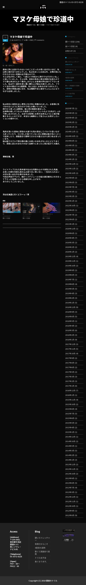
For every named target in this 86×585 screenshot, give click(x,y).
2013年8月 (69, 482)
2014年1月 (69, 459)
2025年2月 (69, 122)
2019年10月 (70, 265)
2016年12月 (70, 390)
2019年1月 (69, 302)
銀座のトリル (31, 25)
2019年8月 (69, 274)
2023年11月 (70, 168)
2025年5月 (69, 113)
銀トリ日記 (40, 25)
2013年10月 (70, 473)
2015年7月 (69, 413)
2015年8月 (69, 409)
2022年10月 (70, 205)
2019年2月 (69, 298)
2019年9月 (69, 270)
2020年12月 (70, 228)
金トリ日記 (70, 46)
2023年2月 (69, 196)
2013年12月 (70, 464)
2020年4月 (69, 237)
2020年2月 (69, 247)
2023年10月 (70, 173)
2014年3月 (69, 450)
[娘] (12, 208)
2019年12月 (70, 256)
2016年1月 (69, 395)
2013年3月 (69, 492)
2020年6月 (69, 233)
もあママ (17, 40)
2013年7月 (69, 487)
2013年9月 (69, 478)
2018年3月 (69, 330)
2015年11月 (70, 399)
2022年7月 (69, 214)
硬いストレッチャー (72, 62)
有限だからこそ (70, 70)
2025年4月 (69, 117)
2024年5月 (69, 145)
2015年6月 (69, 418)
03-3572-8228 (77, 2)
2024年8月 (69, 140)
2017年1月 (69, 385)
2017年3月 (69, 376)
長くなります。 (41, 561)
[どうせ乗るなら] (51, 208)
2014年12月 (70, 436)
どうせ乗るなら (48, 214)
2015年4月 (69, 427)
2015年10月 (70, 404)
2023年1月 (69, 200)
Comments (40, 40)
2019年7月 (69, 279)
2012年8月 (69, 515)
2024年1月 (69, 159)
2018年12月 (70, 307)
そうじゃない (27, 214)
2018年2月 (69, 335)
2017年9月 (69, 358)
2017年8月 (69, 362)
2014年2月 (69, 455)
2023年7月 (69, 187)
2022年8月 (69, 210)
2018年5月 (69, 321)
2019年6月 (69, 284)
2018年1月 (69, 339)
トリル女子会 (70, 93)
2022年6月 (69, 219)
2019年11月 (70, 261)
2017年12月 (70, 344)
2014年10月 (70, 441)
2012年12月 (70, 496)
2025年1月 (69, 126)
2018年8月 (69, 316)
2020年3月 (69, 242)
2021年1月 (69, 224)
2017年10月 (70, 353)
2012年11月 (70, 501)
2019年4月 (69, 293)
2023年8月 (69, 182)
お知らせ (69, 50)
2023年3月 (69, 191)
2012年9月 (69, 510)
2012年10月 (70, 506)
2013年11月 (70, 469)
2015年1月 (69, 432)
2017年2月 (69, 381)
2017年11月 (70, 348)
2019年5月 (69, 288)
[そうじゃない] (31, 208)
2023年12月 (70, 163)
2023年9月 (69, 177)
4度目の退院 (69, 78)
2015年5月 (69, 422)
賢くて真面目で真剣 (72, 85)
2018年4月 (69, 325)
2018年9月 (69, 311)
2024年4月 (69, 150)
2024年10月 (70, 136)
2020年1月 (69, 251)
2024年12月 (70, 131)
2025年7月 (69, 108)
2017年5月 (69, 372)
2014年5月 (69, 446)
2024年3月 (69, 154)
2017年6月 (69, 367)
